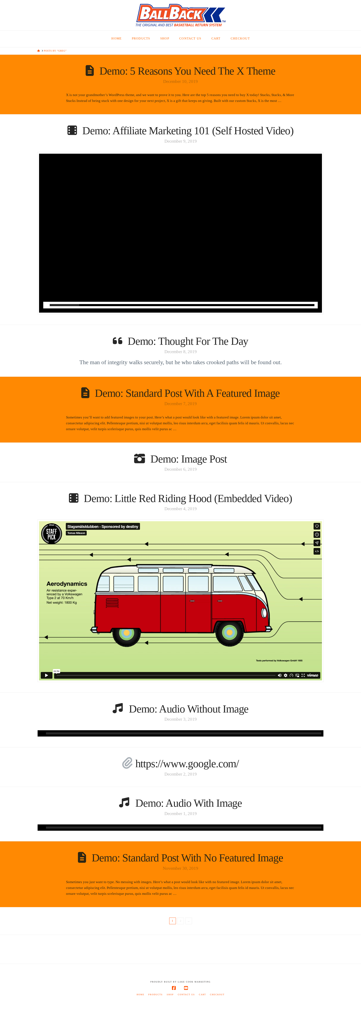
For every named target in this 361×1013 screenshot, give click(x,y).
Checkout (217, 994)
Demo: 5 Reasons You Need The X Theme (187, 71)
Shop (170, 994)
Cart (202, 994)
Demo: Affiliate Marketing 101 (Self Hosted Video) (188, 131)
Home (140, 994)
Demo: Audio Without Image (188, 709)
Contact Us (186, 994)
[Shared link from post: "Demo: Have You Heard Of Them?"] (127, 764)
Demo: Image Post (188, 459)
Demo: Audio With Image (188, 803)
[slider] (182, 305)
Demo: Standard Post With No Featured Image (187, 858)
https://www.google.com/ (187, 764)
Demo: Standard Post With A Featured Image (187, 393)
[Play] (46, 305)
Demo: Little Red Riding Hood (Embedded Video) (188, 498)
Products (155, 994)
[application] (180, 733)
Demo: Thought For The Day (188, 341)
